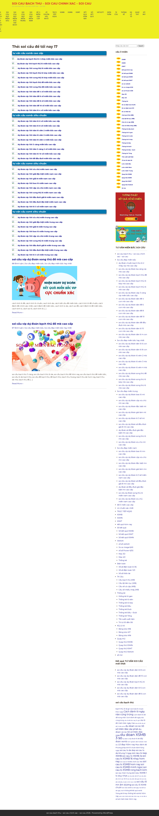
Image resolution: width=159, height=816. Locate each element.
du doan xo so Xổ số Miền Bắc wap (129, 732)
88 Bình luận (17, 263)
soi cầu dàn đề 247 (133, 776)
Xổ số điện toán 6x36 (128, 105)
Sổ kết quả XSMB (127, 73)
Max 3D (124, 94)
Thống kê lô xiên (127, 136)
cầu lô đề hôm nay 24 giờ (132, 720)
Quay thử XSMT (127, 181)
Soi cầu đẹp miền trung (23, 16)
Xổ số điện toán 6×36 (128, 567)
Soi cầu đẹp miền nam (31, 16)
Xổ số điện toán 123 (128, 108)
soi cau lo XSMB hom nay (131, 763)
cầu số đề (138, 723)
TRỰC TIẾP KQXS (54, 14)
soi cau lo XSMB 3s (132, 756)
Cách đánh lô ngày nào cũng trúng (130, 713)
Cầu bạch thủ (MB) (128, 115)
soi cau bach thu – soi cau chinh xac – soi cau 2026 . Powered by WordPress (79, 813)
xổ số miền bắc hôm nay (126, 799)
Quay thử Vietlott (127, 185)
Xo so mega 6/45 (127, 87)
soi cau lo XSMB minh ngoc (130, 766)
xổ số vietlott (126, 84)
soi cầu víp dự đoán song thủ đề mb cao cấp (42, 259)
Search (141, 46)
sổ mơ (144, 13)
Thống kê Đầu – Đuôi (128, 150)
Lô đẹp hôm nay (126, 744)
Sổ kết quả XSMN (127, 77)
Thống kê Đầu (126, 143)
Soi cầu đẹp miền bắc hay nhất (15, 18)
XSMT (78, 12)
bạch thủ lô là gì (122, 709)
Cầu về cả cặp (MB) (128, 122)
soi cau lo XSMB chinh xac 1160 (131, 762)
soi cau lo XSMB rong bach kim (131, 768)
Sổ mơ (124, 188)
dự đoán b (126, 738)
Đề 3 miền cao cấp (38, 15)
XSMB (62, 12)
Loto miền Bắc (126, 164)
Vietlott (100, 12)
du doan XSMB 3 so (131, 736)
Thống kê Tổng (127, 153)
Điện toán (109, 13)
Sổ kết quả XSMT (127, 80)
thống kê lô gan (125, 596)
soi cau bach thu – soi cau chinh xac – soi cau (51, 3)
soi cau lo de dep (127, 750)
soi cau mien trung (123, 773)
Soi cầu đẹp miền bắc (7, 16)
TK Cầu (116, 13)
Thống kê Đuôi (126, 146)
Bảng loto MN (125, 635)
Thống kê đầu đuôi (128, 129)
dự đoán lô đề (134, 738)
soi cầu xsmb (127, 787)
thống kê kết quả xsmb (133, 790)
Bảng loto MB (125, 629)
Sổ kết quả (92, 14)
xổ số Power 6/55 (127, 91)
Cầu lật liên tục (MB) (128, 118)
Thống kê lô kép (127, 139)
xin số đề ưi (143, 796)
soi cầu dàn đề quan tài (135, 779)
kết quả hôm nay (85, 15)
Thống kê (124, 13)
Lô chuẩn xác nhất (46, 15)
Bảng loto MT (125, 632)
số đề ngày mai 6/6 (138, 787)
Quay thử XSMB (127, 174)
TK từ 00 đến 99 (127, 160)
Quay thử (137, 13)
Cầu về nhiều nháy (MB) (129, 125)
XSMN (70, 12)
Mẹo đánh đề (141, 745)
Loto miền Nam (127, 167)
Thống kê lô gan (127, 132)
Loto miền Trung (127, 171)
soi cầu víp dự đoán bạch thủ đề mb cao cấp (42, 323)
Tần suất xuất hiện (127, 157)
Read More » (17, 312)
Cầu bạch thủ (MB (127, 580)
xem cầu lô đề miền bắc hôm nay (129, 796)
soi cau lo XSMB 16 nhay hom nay (131, 758)
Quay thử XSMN (127, 178)
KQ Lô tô (131, 14)
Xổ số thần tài (126, 111)
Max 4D (124, 98)
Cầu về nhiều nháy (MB (129, 590)
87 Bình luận (17, 328)
